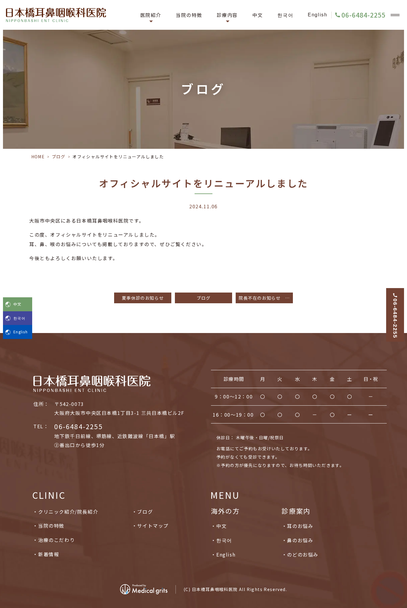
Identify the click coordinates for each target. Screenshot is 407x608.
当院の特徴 (189, 14)
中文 (257, 14)
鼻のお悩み (300, 540)
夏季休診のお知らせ (143, 298)
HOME (38, 157)
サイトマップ (153, 525)
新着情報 (48, 554)
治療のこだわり (56, 539)
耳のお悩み (300, 525)
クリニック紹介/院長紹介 (68, 511)
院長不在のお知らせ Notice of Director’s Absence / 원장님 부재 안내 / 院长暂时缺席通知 (266, 298)
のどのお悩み (303, 554)
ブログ (59, 157)
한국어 (285, 14)
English (317, 14)
